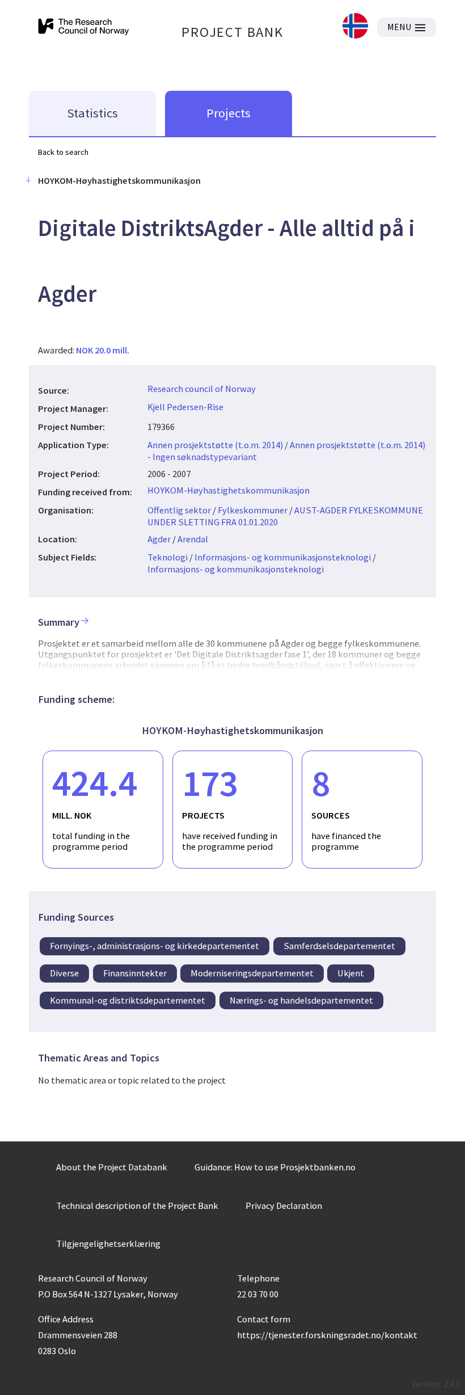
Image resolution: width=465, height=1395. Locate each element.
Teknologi (167, 557)
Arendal (192, 539)
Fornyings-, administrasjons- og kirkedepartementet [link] (154, 945)
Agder (159, 539)
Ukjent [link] (350, 973)
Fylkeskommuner (253, 510)
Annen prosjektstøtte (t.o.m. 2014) (215, 444)
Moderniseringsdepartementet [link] (252, 973)
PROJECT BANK (232, 32)
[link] (355, 27)
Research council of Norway (201, 388)
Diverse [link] (64, 973)
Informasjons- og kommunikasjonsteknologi (283, 557)
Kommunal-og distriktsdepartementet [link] (127, 1000)
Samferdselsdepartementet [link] (339, 945)
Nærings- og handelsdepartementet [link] (301, 1000)
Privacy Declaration (284, 1205)
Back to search (63, 152)
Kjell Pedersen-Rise (185, 406)
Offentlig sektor (179, 510)
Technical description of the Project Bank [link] (137, 1205)
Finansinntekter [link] (135, 973)
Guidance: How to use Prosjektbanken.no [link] (275, 1167)
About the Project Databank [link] (111, 1167)
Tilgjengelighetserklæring (108, 1243)
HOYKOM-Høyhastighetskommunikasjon (228, 490)
